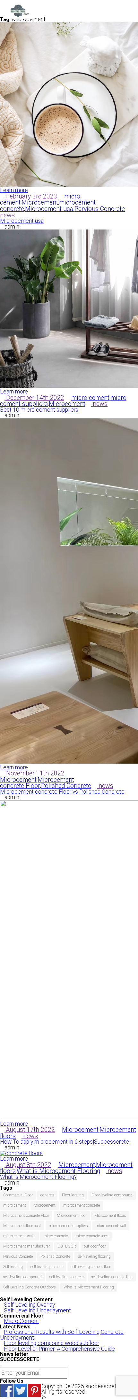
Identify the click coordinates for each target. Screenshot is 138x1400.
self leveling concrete (66, 1277)
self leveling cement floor (91, 1266)
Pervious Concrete (99, 209)
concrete (47, 1195)
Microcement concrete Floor (37, 783)
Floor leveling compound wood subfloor (51, 1343)
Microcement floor (72, 1215)
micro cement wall (111, 1226)
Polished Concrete (66, 785)
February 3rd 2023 (30, 196)
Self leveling (13, 1266)
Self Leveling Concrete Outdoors (29, 1287)
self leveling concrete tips (112, 1277)
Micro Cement (21, 1321)
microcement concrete (81, 1205)
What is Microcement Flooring (58, 1171)
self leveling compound (22, 1277)
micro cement (90, 397)
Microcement (40, 202)
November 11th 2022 (34, 773)
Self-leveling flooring (94, 1256)
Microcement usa (49, 209)
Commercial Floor (18, 1195)
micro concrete (55, 1236)
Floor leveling (73, 1195)
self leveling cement (46, 1266)
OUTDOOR (66, 1246)
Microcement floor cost (22, 1226)
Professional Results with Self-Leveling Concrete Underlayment (62, 1335)
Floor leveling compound (112, 1195)
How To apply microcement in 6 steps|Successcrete (64, 1142)
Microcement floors (110, 1215)
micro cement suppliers (68, 1226)
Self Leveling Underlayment (37, 1310)
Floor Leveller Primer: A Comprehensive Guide (59, 1349)
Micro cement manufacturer (26, 1246)
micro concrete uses (91, 1236)
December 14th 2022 (34, 397)
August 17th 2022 (29, 1129)
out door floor (95, 1246)
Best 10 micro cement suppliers (39, 410)
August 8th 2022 (27, 1165)
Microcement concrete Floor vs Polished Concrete (62, 792)
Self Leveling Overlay (29, 1305)
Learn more (14, 190)
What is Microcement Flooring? (38, 1177)
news (7, 215)
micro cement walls (19, 1236)
